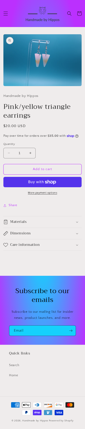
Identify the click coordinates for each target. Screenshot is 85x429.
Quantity (9, 144)
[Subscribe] (71, 330)
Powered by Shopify (61, 420)
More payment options (42, 192)
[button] (6, 13)
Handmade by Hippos (35, 420)
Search (14, 365)
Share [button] (13, 205)
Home (13, 375)
